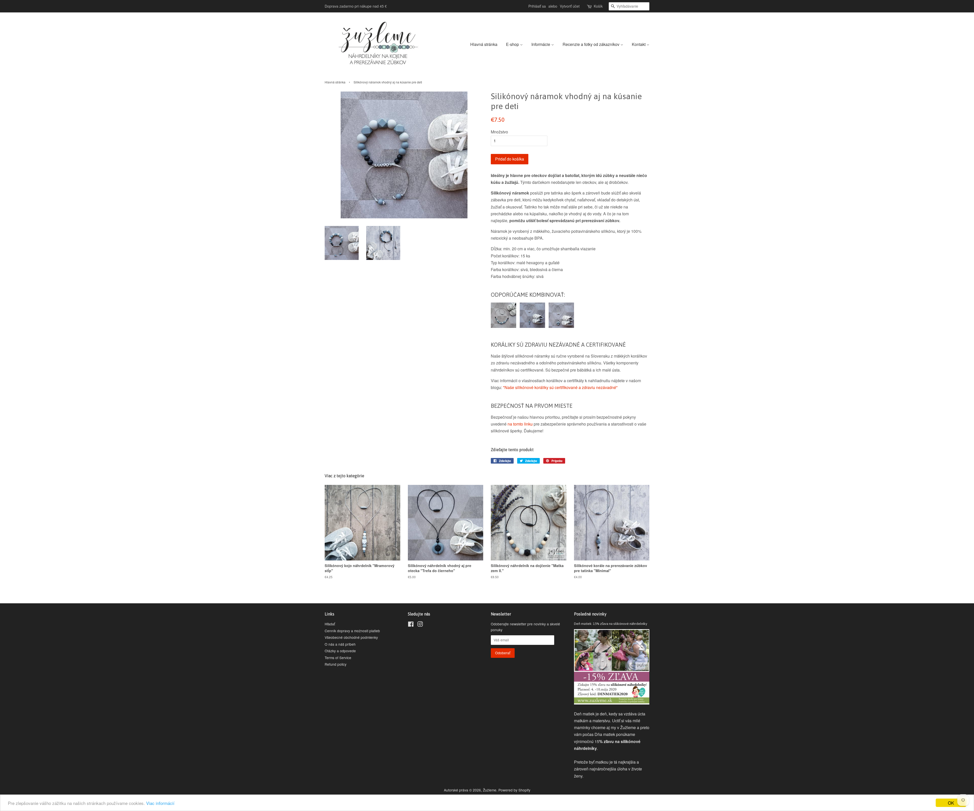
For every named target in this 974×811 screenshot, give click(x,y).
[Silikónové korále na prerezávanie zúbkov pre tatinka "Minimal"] (531, 326)
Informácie (541, 44)
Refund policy (335, 664)
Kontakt (639, 44)
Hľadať (330, 623)
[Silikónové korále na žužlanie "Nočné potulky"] (503, 326)
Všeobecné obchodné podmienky (351, 637)
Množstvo (499, 132)
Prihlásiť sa (537, 6)
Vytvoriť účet (570, 6)
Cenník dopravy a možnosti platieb (352, 630)
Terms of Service (338, 657)
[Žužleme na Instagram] (420, 624)
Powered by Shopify (514, 789)
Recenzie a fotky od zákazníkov (591, 44)
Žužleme (489, 789)
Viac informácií (160, 803)
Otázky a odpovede (340, 650)
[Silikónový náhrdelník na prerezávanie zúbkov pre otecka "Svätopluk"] (560, 326)
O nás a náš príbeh (340, 644)
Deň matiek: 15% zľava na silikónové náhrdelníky (610, 624)
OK (951, 803)
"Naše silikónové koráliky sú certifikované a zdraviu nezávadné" (560, 387)
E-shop (513, 44)
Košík (598, 6)
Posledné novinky (590, 614)
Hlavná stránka (483, 44)
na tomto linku (520, 424)
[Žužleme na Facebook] (411, 624)
